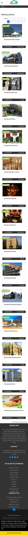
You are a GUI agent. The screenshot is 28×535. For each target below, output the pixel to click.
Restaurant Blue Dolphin (12, 39)
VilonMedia (21, 518)
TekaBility (10, 520)
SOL (19, 520)
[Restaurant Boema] (14, 189)
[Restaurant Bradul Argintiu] (14, 295)
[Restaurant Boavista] (14, 136)
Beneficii (14, 482)
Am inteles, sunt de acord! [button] (14, 533)
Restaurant (5, 26)
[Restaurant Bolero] (14, 216)
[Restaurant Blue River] (14, 57)
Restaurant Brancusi (10, 331)
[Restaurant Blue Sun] (14, 83)
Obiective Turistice (14, 468)
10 (11, 21)
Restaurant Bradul (10, 278)
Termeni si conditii (14, 499)
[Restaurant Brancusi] (14, 322)
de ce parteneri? (14, 489)
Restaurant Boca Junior (11, 172)
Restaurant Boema (10, 198)
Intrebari (14, 486)
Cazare (3, 6)
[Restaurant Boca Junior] (14, 163)
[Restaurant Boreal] (14, 242)
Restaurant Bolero (10, 225)
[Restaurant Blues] (14, 110)
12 (18, 21)
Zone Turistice (14, 470)
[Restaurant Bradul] (14, 269)
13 (21, 21)
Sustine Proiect (14, 491)
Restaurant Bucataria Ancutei (13, 410)
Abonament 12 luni (14, 504)
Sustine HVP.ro (14, 502)
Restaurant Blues (9, 119)
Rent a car (14, 479)
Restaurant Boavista (10, 145)
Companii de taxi (14, 477)
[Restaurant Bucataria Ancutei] (14, 401)
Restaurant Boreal (10, 251)
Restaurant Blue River (11, 66)
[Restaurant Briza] (14, 375)
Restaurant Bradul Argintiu (13, 304)
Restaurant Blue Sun (10, 92)
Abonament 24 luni (14, 506)
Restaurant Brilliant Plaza (12, 357)
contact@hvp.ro (15, 462)
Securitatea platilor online (14, 497)
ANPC (16, 520)
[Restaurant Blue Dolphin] (14, 30)
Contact (14, 484)
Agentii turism (14, 475)
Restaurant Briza (9, 384)
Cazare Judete (14, 472)
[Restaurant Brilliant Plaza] (14, 348)
